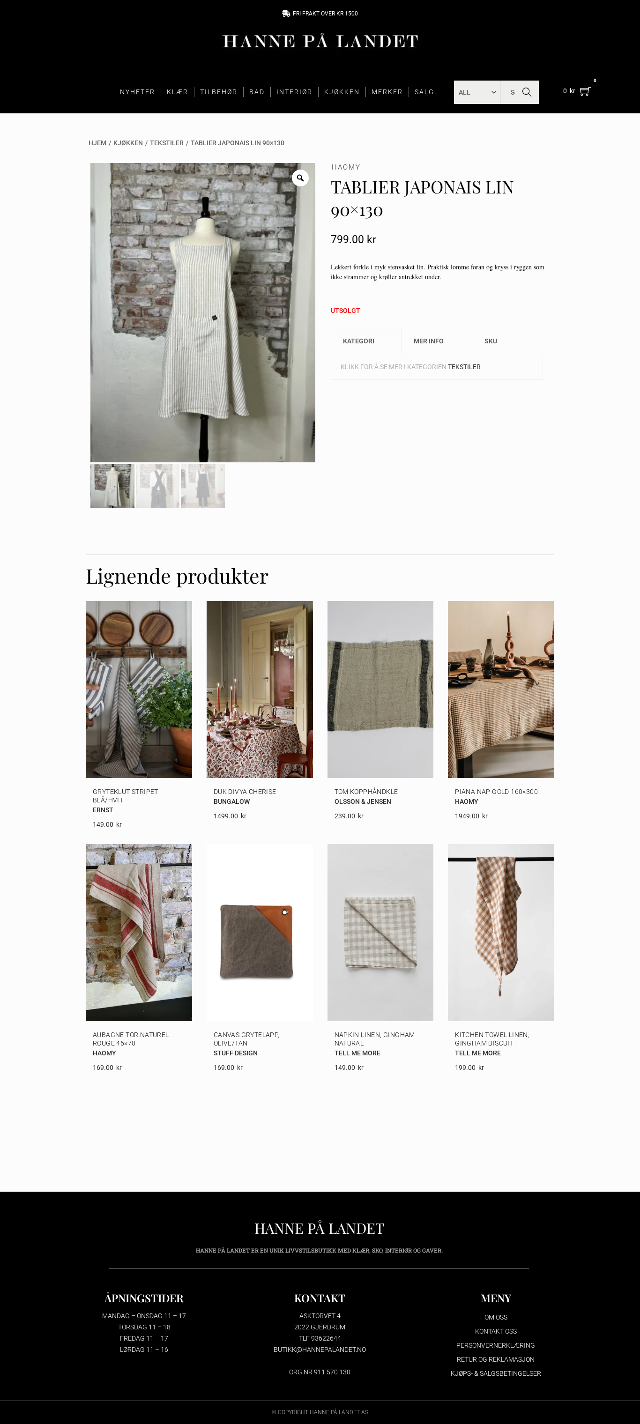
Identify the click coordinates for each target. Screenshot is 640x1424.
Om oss (495, 1317)
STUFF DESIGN (236, 1053)
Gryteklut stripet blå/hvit (125, 796)
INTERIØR (294, 92)
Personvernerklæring (495, 1345)
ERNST (103, 810)
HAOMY (346, 167)
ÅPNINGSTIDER (144, 1297)
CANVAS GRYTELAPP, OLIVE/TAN (247, 1039)
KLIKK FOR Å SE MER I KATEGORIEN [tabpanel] (411, 367)
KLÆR (177, 92)
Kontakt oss (496, 1331)
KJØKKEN (342, 92)
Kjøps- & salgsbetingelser (496, 1373)
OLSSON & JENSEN (363, 801)
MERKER (387, 92)
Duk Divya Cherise (245, 791)
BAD (257, 92)
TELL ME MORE (357, 1053)
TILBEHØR (219, 92)
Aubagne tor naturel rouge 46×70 (131, 1039)
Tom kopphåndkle (366, 791)
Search (527, 92)
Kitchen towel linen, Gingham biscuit (492, 1039)
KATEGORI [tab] (358, 341)
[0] (585, 91)
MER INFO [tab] (429, 341)
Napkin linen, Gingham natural (375, 1039)
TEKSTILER (167, 143)
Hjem (97, 143)
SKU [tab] (490, 341)
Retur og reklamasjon (496, 1359)
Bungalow (232, 801)
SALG (424, 92)
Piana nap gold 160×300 (496, 791)
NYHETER (137, 92)
